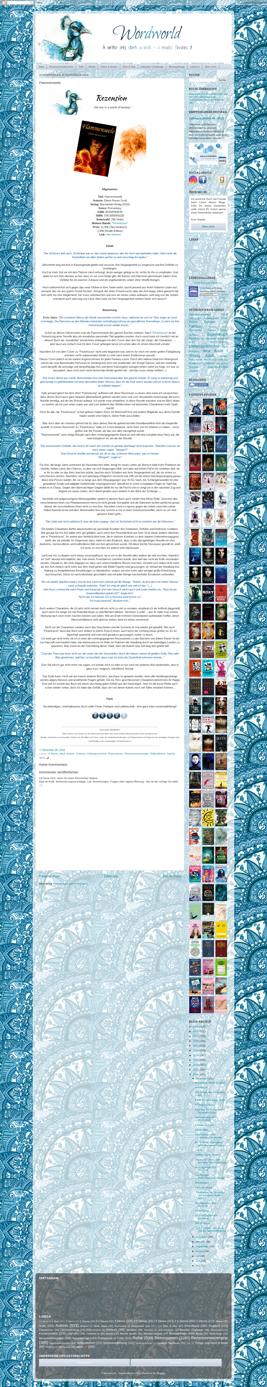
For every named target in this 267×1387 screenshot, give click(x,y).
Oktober (201, 1241)
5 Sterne (201, 1321)
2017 (196, 1069)
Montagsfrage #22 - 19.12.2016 (206, 1119)
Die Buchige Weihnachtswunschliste (209, 1176)
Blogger (161, 1373)
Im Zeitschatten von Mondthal (206, 1217)
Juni (198, 1260)
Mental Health (128, 1333)
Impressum (176, 1362)
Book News (100, 1326)
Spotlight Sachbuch (168, 1343)
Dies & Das (129, 66)
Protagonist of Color (111, 1338)
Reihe (137, 1338)
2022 (196, 1045)
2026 (196, 1026)
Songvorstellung (144, 1343)
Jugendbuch (217, 334)
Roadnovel (222, 363)
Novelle (223, 356)
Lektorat (194, 66)
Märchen (194, 351)
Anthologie (195, 318)
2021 (196, 1050)
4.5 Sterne (181, 1321)
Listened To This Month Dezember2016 (208, 1111)
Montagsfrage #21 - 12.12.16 (206, 1169)
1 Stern (55, 1321)
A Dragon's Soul (204, 1104)
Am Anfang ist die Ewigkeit (210, 1082)
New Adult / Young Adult (208, 353)
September (202, 1246)
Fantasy (80, 753)
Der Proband (202, 1223)
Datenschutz (84, 1362)
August (200, 1251)
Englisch (214, 1325)
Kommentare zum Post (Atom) (70, 883)
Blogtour (84, 1326)
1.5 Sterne (69, 1321)
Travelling (50, 1347)
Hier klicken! (113, 234)
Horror (224, 330)
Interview (148, 1330)
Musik (92, 66)
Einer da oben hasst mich (209, 1100)
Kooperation (217, 1330)
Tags (188, 1343)
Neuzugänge (80, 1338)
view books (224, 301)
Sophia (171, 753)
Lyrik (225, 346)
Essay (225, 322)
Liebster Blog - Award (207, 1154)
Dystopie (210, 321)
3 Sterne (119, 1321)
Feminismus (46, 1330)
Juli (198, 1256)
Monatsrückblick (152, 1333)
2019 (196, 1060)
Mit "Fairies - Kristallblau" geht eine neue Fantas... (210, 1144)
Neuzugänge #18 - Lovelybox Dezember (208, 1136)
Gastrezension (94, 1330)
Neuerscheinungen (51, 1338)
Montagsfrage (177, 66)
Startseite (111, 876)
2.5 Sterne (102, 1321)
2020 (196, 1055)
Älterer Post (172, 876)
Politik (207, 359)
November (202, 1236)
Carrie (198, 1150)
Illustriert (194, 335)
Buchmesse (120, 1326)
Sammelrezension (59, 1343)
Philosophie (195, 359)
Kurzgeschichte (219, 342)
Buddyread (138, 1326)
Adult (62, 753)
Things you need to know (211, 1342)
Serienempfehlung (115, 1342)
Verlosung (64, 1347)
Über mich (211, 66)
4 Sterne (53, 753)
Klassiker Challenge (152, 66)
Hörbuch (111, 1329)
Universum (201, 1087)
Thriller (193, 370)
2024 (196, 1036)
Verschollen (201, 1129)
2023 (196, 1041)
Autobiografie (211, 318)
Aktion (219, 1321)
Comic (225, 318)
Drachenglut (202, 1182)
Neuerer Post (49, 876)
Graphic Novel (219, 327)
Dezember (202, 1078)
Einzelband (192, 1325)
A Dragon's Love (204, 1125)
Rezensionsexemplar (137, 753)
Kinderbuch (196, 338)
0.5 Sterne (43, 1321)
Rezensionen (115, 753)
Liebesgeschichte (97, 753)
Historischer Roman (202, 330)
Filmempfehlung (69, 1330)
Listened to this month (99, 1333)
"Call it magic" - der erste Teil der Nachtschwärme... (211, 1229)
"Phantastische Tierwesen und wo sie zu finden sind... (210, 1195)
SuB (81, 66)
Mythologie (216, 1333)
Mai (198, 1265)
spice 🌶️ (44, 757)
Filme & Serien (109, 66)
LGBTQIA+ (73, 1333)
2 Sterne (85, 1321)
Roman (193, 367)
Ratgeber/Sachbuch (202, 363)
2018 (196, 1064)
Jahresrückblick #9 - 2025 (206, 118)
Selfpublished (157, 753)
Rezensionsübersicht (61, 66)
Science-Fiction (218, 367)
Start (41, 66)
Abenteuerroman (200, 314)
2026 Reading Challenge (208, 282)
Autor (42, 1325)
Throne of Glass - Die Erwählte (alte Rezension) (211, 1161)
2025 (196, 1031)
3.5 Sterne (140, 1321)
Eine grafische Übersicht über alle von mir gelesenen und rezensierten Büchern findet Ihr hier (208, 98)
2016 (196, 1074)
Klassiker (211, 338)
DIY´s (154, 1326)
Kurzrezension (48, 1333)
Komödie (223, 338)
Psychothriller (220, 359)
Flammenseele (203, 1187)
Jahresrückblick (165, 1330)
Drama (193, 321)
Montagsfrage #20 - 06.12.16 (206, 1204)
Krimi (192, 342)
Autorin (70, 753)
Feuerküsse (120, 223)
